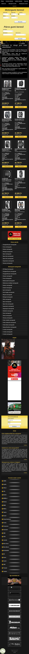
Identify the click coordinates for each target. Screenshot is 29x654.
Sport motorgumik (7, 253)
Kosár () (14, 6)
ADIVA (4, 480)
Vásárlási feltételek (9, 1)
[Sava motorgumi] (14, 638)
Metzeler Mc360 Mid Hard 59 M (20, 210)
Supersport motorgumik (8, 308)
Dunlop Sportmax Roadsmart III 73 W (7, 120)
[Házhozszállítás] (14, 413)
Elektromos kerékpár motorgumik (10, 283)
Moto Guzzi (5, 543)
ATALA (4, 487)
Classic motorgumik (7, 276)
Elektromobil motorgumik (9, 280)
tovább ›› (25, 445)
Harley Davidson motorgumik (9, 327)
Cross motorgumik (7, 246)
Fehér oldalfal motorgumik (9, 320)
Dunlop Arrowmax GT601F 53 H (6, 89)
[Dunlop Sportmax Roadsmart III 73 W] (7, 118)
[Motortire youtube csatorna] (14, 235)
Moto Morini (6, 547)
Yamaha (5, 571)
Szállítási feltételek (18, 1)
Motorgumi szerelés (12, 3)
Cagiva (4, 512)
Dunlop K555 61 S (19, 178)
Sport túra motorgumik (8, 256)
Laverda (5, 540)
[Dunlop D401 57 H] (21, 118)
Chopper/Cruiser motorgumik (9, 244)
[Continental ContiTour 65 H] (21, 147)
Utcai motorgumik (7, 313)
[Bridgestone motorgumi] (14, 594)
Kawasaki (5, 529)
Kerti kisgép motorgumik (8, 292)
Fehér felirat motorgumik (8, 324)
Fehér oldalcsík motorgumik (9, 322)
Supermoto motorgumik (8, 260)
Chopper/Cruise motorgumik (9, 271)
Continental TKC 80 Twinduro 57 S (7, 149)
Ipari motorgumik (7, 290)
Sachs (4, 557)
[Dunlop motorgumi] (14, 605)
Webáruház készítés (14, 649)
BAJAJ (4, 494)
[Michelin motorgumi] (14, 622)
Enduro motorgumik (7, 249)
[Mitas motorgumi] (14, 627)
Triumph (5, 567)
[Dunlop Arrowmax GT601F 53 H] (7, 87)
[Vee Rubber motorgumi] (14, 644)
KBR (4, 533)
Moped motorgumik (7, 294)
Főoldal (2, 1)
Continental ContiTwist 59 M (6, 210)
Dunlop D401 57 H (19, 119)
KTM (4, 536)
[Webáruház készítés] (14, 651)
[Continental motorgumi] (14, 599)
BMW (4, 505)
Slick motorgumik (7, 299)
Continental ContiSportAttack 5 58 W (20, 89)
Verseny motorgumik (7, 263)
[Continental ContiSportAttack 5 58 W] (21, 87)
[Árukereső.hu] (2, 653)
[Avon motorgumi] (14, 588)
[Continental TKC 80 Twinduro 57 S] (7, 147)
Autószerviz (3, 3)
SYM (4, 564)
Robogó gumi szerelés (23, 3)
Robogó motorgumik (7, 251)
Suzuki (4, 560)
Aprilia (4, 484)
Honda (4, 522)
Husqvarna (5, 526)
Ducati (4, 515)
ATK (4, 491)
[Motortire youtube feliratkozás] (14, 380)
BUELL (4, 508)
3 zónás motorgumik (7, 331)
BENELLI (5, 498)
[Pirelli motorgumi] (14, 633)
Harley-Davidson (7, 519)
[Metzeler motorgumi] (14, 616)
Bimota (5, 501)
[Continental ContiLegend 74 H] (7, 177)
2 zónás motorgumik (7, 329)
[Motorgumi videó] (14, 581)
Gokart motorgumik (7, 287)
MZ (4, 554)
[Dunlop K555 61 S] (21, 177)
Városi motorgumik (7, 315)
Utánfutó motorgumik (8, 310)
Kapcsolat (26, 1)
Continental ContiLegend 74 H (6, 179)
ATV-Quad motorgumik (8, 269)
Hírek (14, 431)
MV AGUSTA (6, 550)
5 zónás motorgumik (7, 334)
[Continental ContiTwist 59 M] (7, 208)
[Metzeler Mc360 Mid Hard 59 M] (21, 208)
